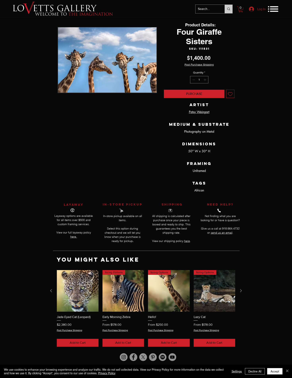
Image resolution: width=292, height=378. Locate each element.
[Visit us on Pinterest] (153, 357)
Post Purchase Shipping (199, 64)
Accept (275, 371)
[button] (240, 9)
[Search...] (228, 9)
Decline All (254, 371)
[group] (146, 308)
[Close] (287, 371)
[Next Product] (241, 290)
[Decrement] (193, 79)
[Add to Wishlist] (230, 94)
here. (73, 236)
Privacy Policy (106, 373)
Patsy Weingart (199, 112)
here (187, 241)
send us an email (221, 232)
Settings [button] (237, 371)
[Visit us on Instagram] (124, 357)
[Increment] (205, 79)
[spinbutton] (199, 79)
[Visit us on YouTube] (172, 357)
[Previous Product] (51, 290)
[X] (143, 357)
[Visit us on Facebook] (133, 357)
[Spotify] (162, 357)
